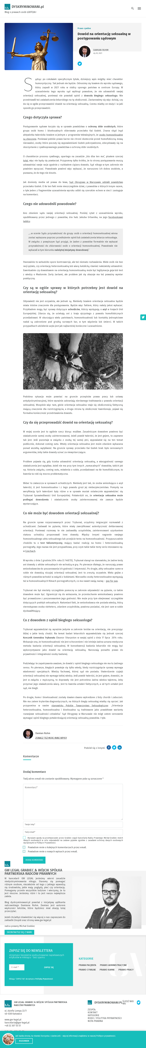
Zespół (18, 920)
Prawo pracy (126, 969)
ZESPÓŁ (92, 1010)
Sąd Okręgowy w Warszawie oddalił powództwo (96, 182)
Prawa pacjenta (87, 965)
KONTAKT (93, 1012)
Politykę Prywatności (44, 979)
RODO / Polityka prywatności (105, 1018)
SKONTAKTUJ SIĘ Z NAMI (19, 932)
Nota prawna (95, 1021)
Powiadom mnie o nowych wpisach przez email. (52, 851)
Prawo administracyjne (113, 965)
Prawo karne (107, 969)
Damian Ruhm (101, 50)
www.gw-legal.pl (43, 920)
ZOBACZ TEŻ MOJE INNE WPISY (51, 738)
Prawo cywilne (84, 28)
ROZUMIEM (24, 1041)
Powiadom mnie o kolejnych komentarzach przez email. (57, 847)
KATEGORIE (86, 958)
